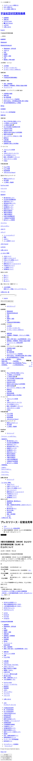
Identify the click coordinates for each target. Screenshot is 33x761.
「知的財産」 (16, 361)
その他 (8, 516)
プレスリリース (8, 87)
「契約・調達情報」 (6, 359)
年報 (8, 344)
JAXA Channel (4, 244)
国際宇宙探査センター (10, 719)
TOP (5, 526)
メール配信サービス (9, 241)
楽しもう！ (7, 281)
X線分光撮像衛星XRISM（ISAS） (13, 604)
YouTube (6, 616)
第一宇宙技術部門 (9, 710)
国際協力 (6, 138)
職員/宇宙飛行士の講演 (10, 668)
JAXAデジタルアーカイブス (11, 153)
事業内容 (3, 115)
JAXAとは (6, 50)
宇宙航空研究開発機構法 (10, 77)
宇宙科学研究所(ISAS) (10, 713)
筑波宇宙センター (9, 201)
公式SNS (3, 247)
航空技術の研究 (8, 130)
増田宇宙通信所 (8, 212)
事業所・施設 (7, 56)
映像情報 (6, 688)
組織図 (5, 54)
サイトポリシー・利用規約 (11, 744)
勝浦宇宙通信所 (8, 211)
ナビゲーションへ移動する (11, 5)
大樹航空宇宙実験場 (9, 218)
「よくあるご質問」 (6, 482)
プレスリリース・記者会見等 (15, 343)
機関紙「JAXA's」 (8, 670)
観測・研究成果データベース (12, 157)
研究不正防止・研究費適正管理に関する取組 (16, 101)
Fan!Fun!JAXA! (5, 185)
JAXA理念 (6, 66)
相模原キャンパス (9, 205)
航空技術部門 (7, 715)
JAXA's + (6, 239)
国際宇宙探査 (7, 134)
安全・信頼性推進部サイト (11, 735)
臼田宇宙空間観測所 (9, 216)
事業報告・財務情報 (9, 636)
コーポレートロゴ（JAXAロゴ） (12, 69)
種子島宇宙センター (9, 198)
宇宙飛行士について (9, 265)
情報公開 (6, 95)
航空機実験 (7, 170)
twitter (6, 613)
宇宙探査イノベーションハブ (12, 721)
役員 (5, 52)
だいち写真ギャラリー (10, 155)
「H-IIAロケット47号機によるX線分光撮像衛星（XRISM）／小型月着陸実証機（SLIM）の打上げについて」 (16, 593)
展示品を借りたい (12, 508)
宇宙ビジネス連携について (11, 260)
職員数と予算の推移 (9, 59)
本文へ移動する (8, 7)
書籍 (5, 237)
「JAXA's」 (4, 467)
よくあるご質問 (5, 253)
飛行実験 (6, 180)
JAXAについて (7, 256)
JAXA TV (3, 229)
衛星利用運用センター (10, 730)
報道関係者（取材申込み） (14, 501)
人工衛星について (9, 267)
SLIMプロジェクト (9, 610)
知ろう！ (6, 277)
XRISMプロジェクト (9, 608)
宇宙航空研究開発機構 (13, 13)
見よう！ (6, 275)
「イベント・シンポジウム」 (9, 436)
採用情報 (3, 109)
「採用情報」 (4, 365)
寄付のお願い (10, 510)
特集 (5, 151)
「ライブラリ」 (5, 472)
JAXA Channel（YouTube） (11, 665)
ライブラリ (4, 223)
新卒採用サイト (8, 741)
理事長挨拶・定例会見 (10, 48)
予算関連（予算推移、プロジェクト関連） (18, 335)
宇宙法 (5, 161)
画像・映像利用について (10, 677)
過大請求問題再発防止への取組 (12, 103)
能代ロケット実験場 (9, 220)
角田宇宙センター (9, 209)
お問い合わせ (4, 250)
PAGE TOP (3, 752)
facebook (6, 615)
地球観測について (9, 269)
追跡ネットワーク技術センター (12, 732)
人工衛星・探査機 (9, 182)
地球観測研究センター (10, 728)
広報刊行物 (7, 672)
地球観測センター (9, 207)
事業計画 (6, 76)
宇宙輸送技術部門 (9, 708)
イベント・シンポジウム (10, 684)
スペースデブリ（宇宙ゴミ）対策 (13, 136)
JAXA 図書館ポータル (9, 679)
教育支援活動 (7, 141)
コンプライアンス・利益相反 (12, 99)
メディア (3, 232)
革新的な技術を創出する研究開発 (13, 132)
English (3, 30)
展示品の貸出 (7, 676)
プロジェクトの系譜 (9, 149)
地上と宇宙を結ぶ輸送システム (12, 121)
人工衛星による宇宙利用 (10, 123)
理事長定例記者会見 (6, 45)
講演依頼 (9, 503)
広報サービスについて (10, 258)
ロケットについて (9, 262)
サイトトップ (10, 433)
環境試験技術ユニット (10, 737)
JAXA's (5, 690)
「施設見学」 (4, 439)
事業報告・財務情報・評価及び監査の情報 (15, 85)
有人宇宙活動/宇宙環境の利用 (12, 127)
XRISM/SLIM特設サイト (10, 602)
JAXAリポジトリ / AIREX (10, 159)
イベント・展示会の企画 (10, 674)
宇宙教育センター (9, 726)
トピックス (4, 188)
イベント (3, 191)
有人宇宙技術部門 (9, 711)
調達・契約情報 (11, 514)
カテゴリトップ (11, 306)
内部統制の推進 (8, 93)
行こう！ (6, 279)
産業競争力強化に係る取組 (11, 143)
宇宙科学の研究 (8, 129)
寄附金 (2, 106)
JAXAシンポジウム (9, 666)
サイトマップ (8, 746)
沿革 (5, 58)
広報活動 (6, 140)
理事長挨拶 (4, 42)
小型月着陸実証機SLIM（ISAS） (13, 606)
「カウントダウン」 (6, 469)
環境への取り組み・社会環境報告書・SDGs (19, 339)
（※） (29, 570)
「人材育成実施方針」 (18, 365)
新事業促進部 (7, 722)
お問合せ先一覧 (5, 292)
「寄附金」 (19, 359)
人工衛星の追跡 (8, 125)
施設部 (5, 734)
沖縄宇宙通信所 (8, 214)
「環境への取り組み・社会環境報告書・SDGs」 (14, 363)
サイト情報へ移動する (10, 9)
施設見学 (3, 194)
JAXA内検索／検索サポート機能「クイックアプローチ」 (15, 288)
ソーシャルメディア (9, 235)
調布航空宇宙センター (10, 203)
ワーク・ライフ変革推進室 (8, 112)
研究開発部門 (7, 717)
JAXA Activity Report (9, 172)
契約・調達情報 (8, 84)
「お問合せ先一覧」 (6, 518)
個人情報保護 (7, 97)
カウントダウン (5, 226)
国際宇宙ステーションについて (12, 264)
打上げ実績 (7, 169)
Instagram (6, 618)
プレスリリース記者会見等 (8, 644)
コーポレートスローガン (10, 68)
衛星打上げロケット (9, 178)
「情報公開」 (4, 361)
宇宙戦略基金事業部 (9, 724)
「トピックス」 (5, 474)
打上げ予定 (7, 167)
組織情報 (3, 39)
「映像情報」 (4, 465)
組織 (8, 317)
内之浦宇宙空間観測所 (10, 199)
